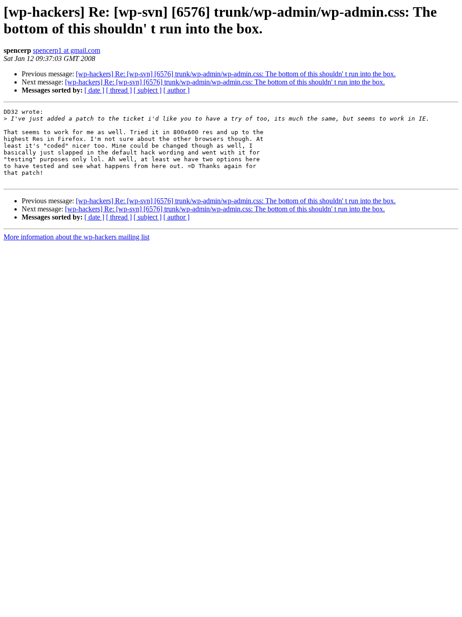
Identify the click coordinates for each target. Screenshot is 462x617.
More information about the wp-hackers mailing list (76, 237)
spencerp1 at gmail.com (66, 50)
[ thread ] (119, 90)
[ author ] (176, 90)
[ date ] (94, 90)
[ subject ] (148, 90)
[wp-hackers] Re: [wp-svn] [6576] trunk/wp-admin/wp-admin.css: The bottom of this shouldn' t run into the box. (236, 74)
